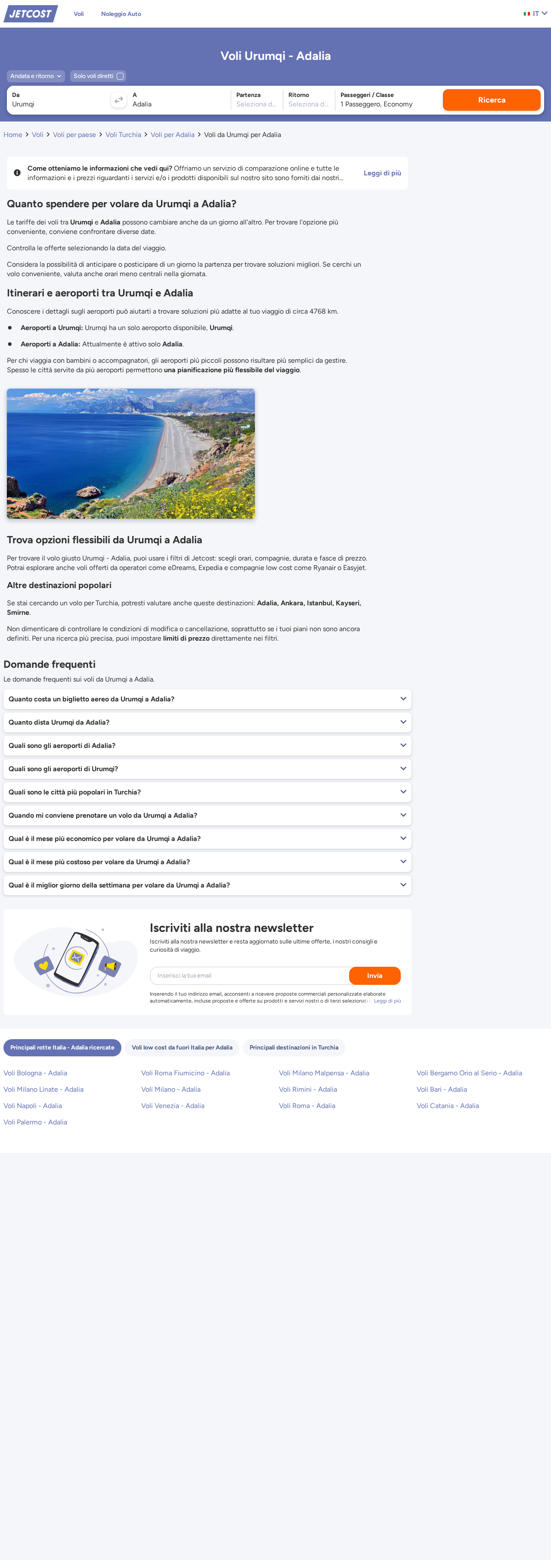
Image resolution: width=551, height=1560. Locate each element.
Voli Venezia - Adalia (172, 1106)
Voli (79, 14)
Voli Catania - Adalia (448, 1106)
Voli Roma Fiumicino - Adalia (185, 1073)
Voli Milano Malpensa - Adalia (324, 1073)
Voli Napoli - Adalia (32, 1106)
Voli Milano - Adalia (171, 1089)
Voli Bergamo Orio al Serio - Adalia (469, 1073)
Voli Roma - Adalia (307, 1106)
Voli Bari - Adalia (442, 1089)
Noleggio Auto (121, 14)
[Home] (30, 13)
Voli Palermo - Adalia (35, 1122)
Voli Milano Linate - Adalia (43, 1089)
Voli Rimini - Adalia (308, 1089)
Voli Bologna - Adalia (35, 1073)
